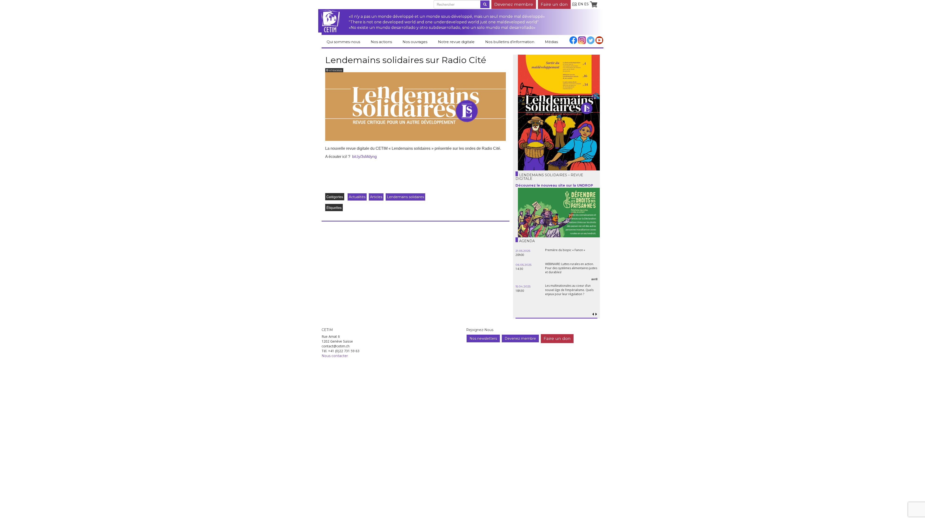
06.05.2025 (523, 264)
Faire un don (554, 4)
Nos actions (381, 41)
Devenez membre (513, 4)
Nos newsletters (483, 338)
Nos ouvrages (415, 41)
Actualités (357, 197)
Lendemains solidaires (405, 197)
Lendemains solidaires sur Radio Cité (405, 60)
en (580, 4)
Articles (376, 197)
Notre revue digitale (456, 41)
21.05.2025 (522, 251)
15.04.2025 (522, 286)
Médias (551, 41)
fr (574, 4)
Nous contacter (335, 356)
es (586, 4)
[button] (596, 314)
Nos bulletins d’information (509, 41)
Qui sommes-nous (343, 41)
